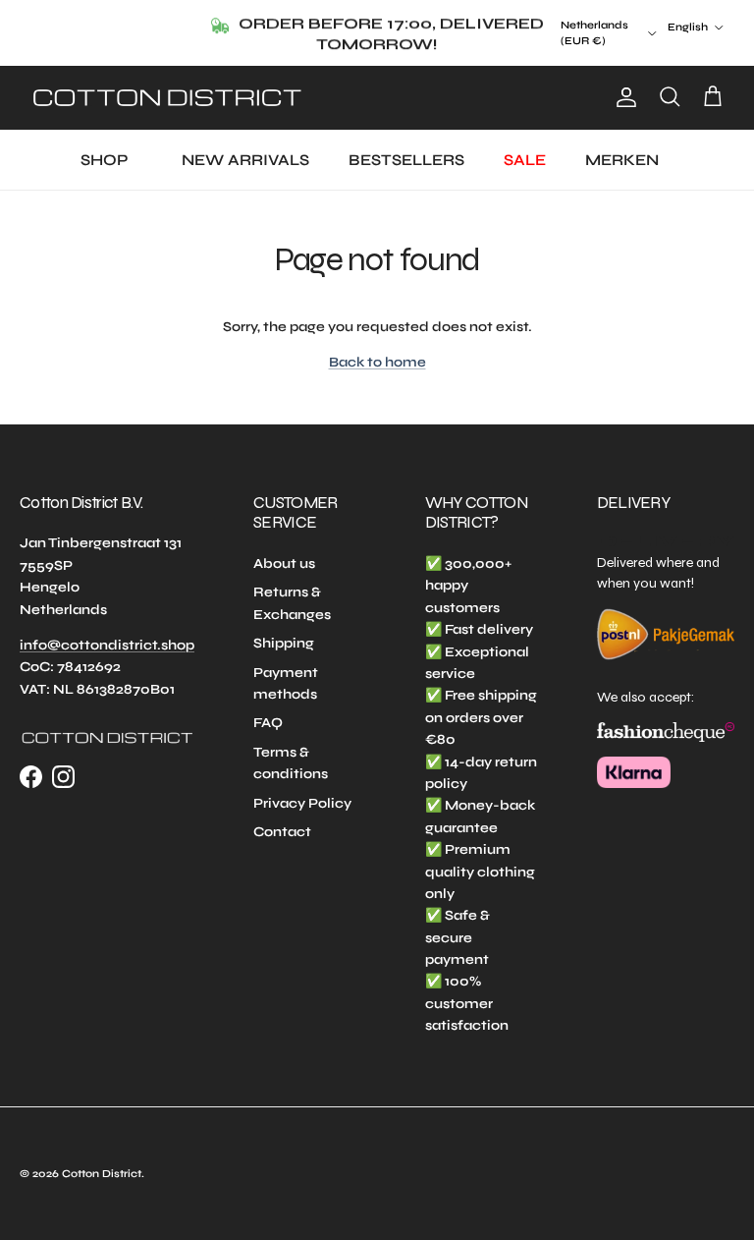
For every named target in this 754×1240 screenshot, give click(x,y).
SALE (525, 159)
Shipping (283, 643)
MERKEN (622, 159)
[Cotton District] (166, 97)
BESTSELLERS (406, 159)
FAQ (268, 722)
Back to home (377, 362)
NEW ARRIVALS (245, 159)
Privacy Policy (302, 803)
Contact (282, 831)
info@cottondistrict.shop (107, 645)
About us (284, 563)
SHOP (104, 159)
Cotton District (101, 1173)
